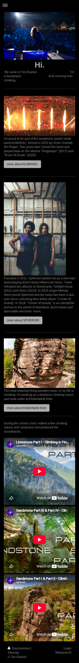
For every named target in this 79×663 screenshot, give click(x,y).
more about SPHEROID (23, 320)
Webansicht (63, 652)
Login (67, 648)
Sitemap (13, 652)
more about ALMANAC (22, 164)
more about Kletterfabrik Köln (26, 408)
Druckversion (21, 648)
